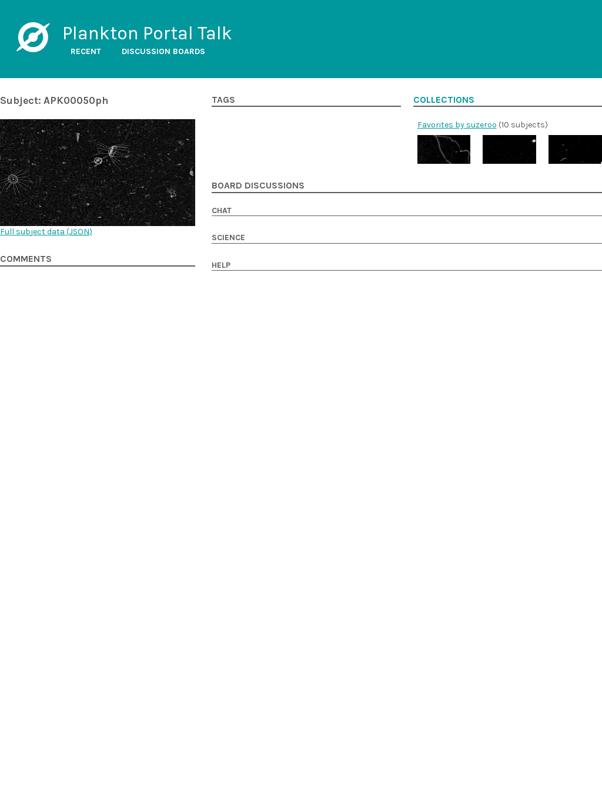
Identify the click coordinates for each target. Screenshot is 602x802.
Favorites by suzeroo (457, 125)
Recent (86, 51)
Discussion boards (163, 51)
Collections (443, 100)
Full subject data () (46, 232)
